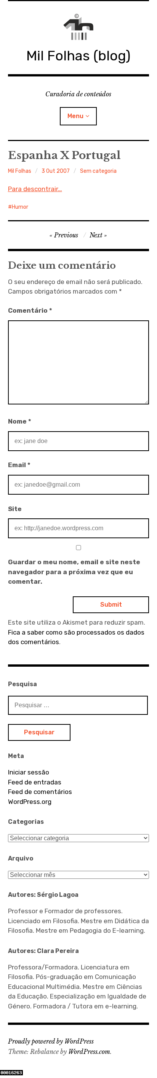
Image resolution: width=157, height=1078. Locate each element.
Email (19, 465)
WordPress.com (89, 1051)
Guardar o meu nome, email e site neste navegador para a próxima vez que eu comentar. (74, 571)
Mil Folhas (19, 171)
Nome (19, 421)
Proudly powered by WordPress (51, 1041)
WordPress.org (29, 801)
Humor (20, 207)
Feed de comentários (40, 792)
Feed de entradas (34, 782)
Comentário (30, 310)
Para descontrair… (35, 189)
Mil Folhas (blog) (78, 55)
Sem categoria (98, 171)
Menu (75, 116)
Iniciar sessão (28, 772)
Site (15, 509)
